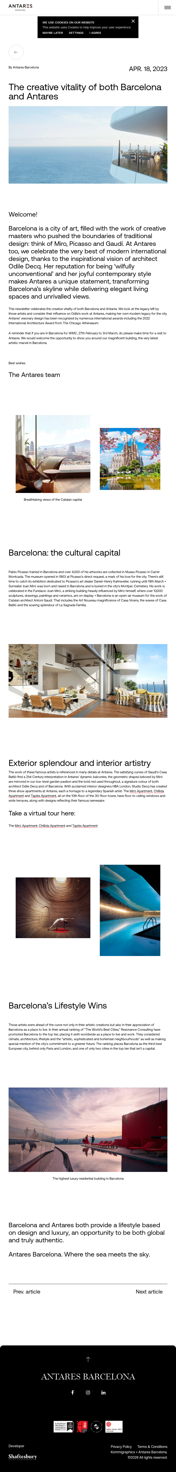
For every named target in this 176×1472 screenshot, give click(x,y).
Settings (76, 32)
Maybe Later (52, 32)
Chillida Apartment (52, 825)
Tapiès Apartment (43, 796)
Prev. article (26, 1292)
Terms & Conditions (152, 1447)
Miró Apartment (141, 791)
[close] (132, 20)
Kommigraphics (123, 1452)
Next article (149, 1292)
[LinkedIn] (103, 1392)
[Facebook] (72, 1392)
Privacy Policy (121, 1447)
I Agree (95, 32)
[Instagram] (88, 1392)
